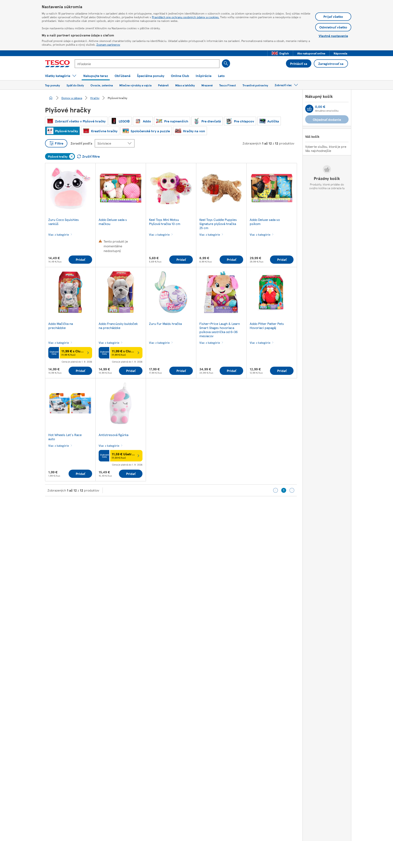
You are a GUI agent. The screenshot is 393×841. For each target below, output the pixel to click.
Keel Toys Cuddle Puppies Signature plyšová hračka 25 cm (218, 223)
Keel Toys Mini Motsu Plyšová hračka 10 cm (164, 221)
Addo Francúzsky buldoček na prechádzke (118, 325)
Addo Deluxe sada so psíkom (265, 221)
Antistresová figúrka (113, 434)
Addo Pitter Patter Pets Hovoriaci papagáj (267, 325)
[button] (280, 53)
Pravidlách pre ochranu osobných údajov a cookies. (185, 17)
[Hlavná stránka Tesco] (57, 63)
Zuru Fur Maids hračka (165, 323)
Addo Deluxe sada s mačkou (113, 221)
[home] (50, 98)
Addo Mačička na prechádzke (60, 325)
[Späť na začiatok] (198, 506)
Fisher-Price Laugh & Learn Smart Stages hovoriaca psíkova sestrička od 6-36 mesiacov (219, 329)
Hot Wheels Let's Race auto (65, 436)
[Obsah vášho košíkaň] (309, 109)
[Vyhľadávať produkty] (226, 63)
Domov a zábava (71, 98)
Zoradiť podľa (81, 143)
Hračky (94, 98)
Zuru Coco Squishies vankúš (63, 221)
